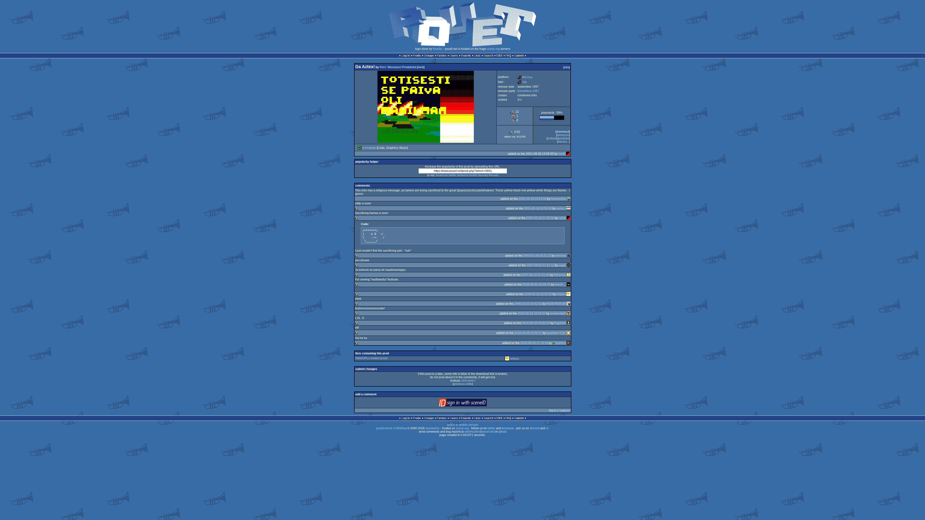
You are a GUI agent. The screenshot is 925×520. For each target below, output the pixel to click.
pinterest (462, 175)
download (562, 131)
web (420, 67)
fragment (560, 323)
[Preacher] (568, 275)
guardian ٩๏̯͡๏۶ (556, 333)
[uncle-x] (568, 208)
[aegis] (568, 265)
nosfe (561, 154)
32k (522, 82)
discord (534, 428)
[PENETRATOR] (568, 304)
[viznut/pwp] (359, 148)
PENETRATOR (556, 304)
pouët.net (382, 428)
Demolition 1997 (528, 91)
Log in (406, 55)
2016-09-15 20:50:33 (536, 323)
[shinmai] (568, 255)
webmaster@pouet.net (479, 431)
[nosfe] (568, 154)
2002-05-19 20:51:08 (538, 208)
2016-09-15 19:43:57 (531, 313)
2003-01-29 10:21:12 (537, 255)
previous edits (463, 384)
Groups (429, 55)
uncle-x (561, 208)
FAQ (508, 55)
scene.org (493, 49)
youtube (564, 138)
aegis (562, 265)
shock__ (560, 284)
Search (488, 55)
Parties (442, 55)
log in (552, 410)
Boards (466, 55)
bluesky (483, 175)
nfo (566, 67)
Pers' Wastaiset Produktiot (398, 67)
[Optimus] (568, 343)
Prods (417, 55)
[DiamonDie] (568, 199)
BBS (499, 55)
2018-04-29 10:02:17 (528, 333)
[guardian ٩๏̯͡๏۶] (568, 333)
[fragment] (568, 323)
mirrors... (563, 141)
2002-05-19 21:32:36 (540, 218)
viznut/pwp (369, 148)
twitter (452, 175)
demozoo (563, 135)
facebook (442, 175)
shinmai (560, 255)
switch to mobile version (462, 425)
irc (547, 428)
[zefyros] (568, 294)
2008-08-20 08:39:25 (536, 284)
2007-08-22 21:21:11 (540, 265)
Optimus (560, 343)
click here (467, 380)
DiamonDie (558, 199)
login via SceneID (471, 403)
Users (453, 55)
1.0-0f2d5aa (399, 428)
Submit (519, 55)
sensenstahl (558, 313)
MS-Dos (525, 77)
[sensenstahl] (568, 313)
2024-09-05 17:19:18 (534, 343)
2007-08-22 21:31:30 (535, 275)
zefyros (561, 294)
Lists (477, 55)
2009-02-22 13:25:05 (538, 294)
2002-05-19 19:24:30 (532, 199)
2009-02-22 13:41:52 (528, 304)
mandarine (432, 428)
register (565, 410)
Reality (437, 49)
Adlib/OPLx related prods (371, 358)
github (502, 431)
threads (494, 175)
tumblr (473, 175)
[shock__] (568, 284)
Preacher (560, 275)
